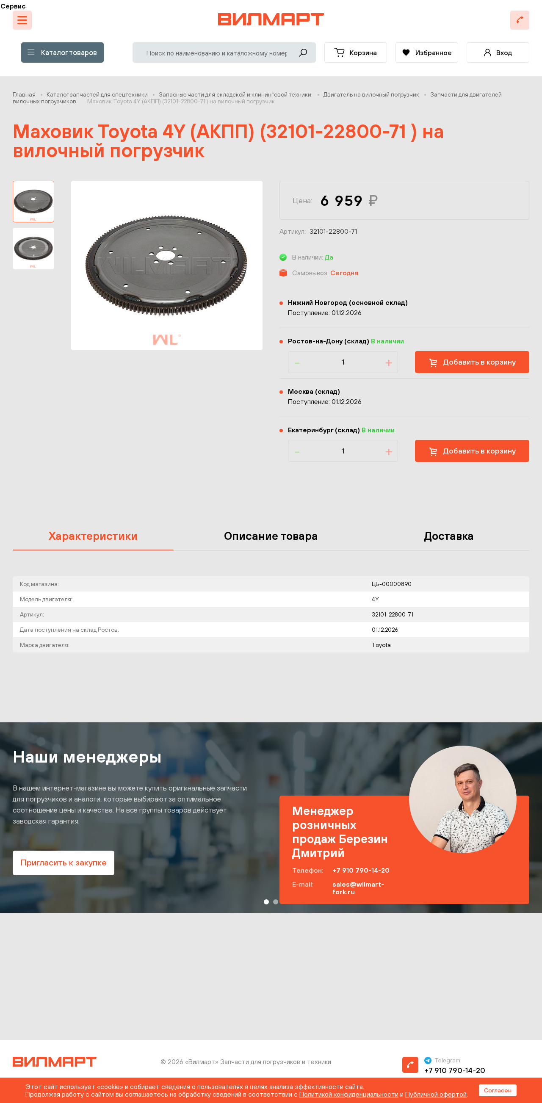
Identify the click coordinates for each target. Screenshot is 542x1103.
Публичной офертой (436, 1094)
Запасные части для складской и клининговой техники (235, 94)
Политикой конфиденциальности (348, 1094)
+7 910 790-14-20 (361, 870)
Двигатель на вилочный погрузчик (371, 94)
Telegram (447, 1060)
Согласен (498, 1090)
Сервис (13, 6)
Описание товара (271, 536)
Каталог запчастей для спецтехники (97, 94)
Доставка (449, 536)
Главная (24, 94)
